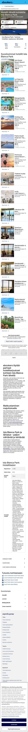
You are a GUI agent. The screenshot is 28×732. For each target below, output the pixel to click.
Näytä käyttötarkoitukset (14, 729)
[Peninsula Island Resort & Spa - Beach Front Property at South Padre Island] (14, 162)
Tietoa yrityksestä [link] (6, 619)
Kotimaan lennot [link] (6, 656)
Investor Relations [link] (6, 632)
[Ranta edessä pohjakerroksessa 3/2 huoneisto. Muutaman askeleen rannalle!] (14, 306)
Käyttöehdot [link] (5, 675)
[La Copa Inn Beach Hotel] (14, 87)
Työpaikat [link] (4, 622)
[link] (14, 576)
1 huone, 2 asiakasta (10, 27)
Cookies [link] (4, 672)
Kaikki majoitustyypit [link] (7, 661)
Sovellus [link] (4, 639)
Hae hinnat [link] (17, 178)
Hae (14, 31)
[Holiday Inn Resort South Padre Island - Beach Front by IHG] (14, 124)
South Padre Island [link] (9, 6)
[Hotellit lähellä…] (14, 563)
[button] (14, 75)
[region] (14, 707)
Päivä (6, 23)
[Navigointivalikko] (25, 2)
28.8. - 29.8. (6, 44)
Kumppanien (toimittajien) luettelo (10, 716)
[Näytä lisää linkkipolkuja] (2, 6)
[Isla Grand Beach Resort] (14, 68)
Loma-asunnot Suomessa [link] (8, 651)
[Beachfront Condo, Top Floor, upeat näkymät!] (14, 324)
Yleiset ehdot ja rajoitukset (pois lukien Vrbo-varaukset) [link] (12, 681)
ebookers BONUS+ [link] (6, 637)
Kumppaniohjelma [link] (6, 627)
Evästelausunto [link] (5, 677)
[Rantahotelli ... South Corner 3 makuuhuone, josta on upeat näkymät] (14, 270)
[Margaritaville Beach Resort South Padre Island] (14, 105)
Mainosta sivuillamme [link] (7, 642)
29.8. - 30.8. (16, 44)
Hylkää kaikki (14, 724)
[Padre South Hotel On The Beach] (14, 143)
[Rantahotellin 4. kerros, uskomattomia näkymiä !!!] (14, 252)
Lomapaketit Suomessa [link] (7, 653)
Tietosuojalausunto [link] (6, 670)
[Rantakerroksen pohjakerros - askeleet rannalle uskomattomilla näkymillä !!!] (14, 288)
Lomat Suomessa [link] (6, 658)
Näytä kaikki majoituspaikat (14, 341)
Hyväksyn (14, 720)
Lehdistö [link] (4, 634)
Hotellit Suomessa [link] (6, 648)
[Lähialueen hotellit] (14, 559)
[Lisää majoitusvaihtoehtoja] (14, 567)
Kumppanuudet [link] (5, 629)
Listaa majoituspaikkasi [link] (7, 624)
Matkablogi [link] (4, 663)
